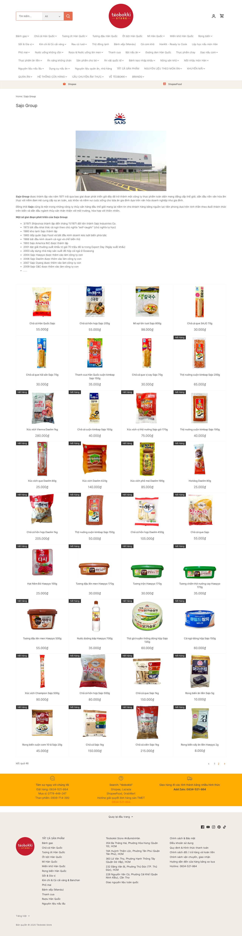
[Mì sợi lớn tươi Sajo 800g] (147, 301)
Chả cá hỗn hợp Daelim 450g (147, 532)
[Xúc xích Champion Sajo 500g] (42, 671)
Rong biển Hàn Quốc (54, 870)
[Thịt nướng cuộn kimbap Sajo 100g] (200, 407)
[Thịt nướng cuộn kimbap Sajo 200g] (200, 353)
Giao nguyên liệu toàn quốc (122, 882)
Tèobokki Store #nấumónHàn (123, 838)
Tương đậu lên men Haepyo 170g (95, 583)
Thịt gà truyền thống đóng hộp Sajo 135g (147, 640)
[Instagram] (213, 827)
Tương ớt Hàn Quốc (53, 852)
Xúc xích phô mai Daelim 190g (147, 480)
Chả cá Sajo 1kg (95, 744)
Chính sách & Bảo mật (182, 838)
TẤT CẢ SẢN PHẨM (53, 838)
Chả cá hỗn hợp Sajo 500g (95, 693)
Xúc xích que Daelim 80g (42, 480)
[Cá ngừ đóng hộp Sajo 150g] (200, 616)
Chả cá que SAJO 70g (199, 323)
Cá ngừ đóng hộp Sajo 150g (200, 638)
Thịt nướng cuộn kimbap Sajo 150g (95, 532)
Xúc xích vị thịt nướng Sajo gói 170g (147, 429)
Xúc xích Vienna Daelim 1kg (42, 429)
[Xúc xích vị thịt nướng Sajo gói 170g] (147, 407)
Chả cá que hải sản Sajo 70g (42, 374)
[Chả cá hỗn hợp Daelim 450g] (147, 510)
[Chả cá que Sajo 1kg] (147, 671)
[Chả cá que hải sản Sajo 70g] (42, 353)
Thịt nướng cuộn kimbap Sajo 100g (200, 429)
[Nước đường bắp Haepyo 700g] (95, 616)
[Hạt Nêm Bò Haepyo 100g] (42, 561)
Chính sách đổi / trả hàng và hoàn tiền (192, 852)
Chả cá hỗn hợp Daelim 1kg (42, 532)
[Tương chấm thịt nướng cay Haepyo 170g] (200, 561)
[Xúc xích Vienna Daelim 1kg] (42, 407)
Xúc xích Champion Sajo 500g (42, 693)
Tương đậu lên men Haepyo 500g (42, 638)
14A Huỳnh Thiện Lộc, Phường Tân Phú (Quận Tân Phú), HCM (133, 852)
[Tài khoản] (213, 16)
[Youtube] (208, 827)
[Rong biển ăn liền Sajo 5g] (200, 671)
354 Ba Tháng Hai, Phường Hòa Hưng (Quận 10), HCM (132, 844)
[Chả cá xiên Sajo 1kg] (147, 722)
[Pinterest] (219, 827)
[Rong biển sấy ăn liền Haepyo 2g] (200, 722)
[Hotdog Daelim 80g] (200, 458)
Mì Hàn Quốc (49, 861)
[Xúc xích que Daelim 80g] (42, 458)
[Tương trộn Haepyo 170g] (147, 561)
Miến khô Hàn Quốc (53, 866)
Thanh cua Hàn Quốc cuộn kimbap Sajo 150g (95, 376)
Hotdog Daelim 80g (200, 480)
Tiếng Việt (21, 916)
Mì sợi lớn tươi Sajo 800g (147, 323)
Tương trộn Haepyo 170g (147, 583)
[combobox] (29, 16)
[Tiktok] (224, 827)
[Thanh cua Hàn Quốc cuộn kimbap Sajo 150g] (95, 353)
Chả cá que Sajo (200, 532)
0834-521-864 (121, 801)
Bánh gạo (47, 842)
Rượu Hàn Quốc (51, 898)
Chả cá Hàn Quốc (52, 847)
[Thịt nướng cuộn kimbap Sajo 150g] (95, 510)
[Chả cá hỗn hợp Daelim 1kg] (42, 510)
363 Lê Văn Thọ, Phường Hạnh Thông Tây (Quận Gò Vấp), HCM (130, 860)
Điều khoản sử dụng (181, 842)
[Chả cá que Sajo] (200, 510)
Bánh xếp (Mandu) (53, 889)
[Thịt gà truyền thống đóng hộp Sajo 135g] (147, 616)
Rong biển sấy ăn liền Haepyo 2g (200, 744)
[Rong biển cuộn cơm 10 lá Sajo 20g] (42, 722)
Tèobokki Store (44, 925)
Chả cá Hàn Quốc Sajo (42, 323)
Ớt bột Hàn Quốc (52, 856)
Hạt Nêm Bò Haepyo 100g (42, 583)
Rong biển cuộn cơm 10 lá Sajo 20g (42, 744)
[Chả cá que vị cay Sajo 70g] (147, 353)
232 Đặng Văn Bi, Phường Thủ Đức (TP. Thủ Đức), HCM (131, 868)
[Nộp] (68, 16)
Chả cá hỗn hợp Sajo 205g (95, 323)
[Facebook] (202, 827)
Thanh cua (48, 894)
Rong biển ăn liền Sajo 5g (199, 693)
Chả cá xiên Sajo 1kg (147, 744)
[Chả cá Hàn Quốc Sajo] (42, 301)
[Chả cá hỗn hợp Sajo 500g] (95, 671)
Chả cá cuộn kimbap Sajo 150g (94, 429)
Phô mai (46, 884)
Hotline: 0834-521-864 (183, 866)
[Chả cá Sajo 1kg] (95, 722)
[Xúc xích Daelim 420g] (95, 458)
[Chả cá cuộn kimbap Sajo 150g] (95, 407)
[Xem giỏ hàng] (222, 16)
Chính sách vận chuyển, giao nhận (190, 856)
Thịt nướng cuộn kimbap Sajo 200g (200, 374)
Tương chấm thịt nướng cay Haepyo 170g (199, 585)
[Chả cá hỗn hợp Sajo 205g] (95, 301)
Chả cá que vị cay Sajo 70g (147, 374)
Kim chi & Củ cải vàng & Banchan (61, 880)
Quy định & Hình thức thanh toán (189, 847)
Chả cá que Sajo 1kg (147, 693)
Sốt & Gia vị (48, 875)
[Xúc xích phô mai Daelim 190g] (147, 458)
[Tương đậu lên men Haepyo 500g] (42, 616)
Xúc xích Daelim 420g (94, 480)
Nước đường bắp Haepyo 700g (94, 638)
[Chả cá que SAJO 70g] (200, 301)
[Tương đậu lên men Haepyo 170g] (95, 561)
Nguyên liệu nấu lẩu (53, 903)
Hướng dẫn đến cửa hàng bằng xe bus (192, 861)
